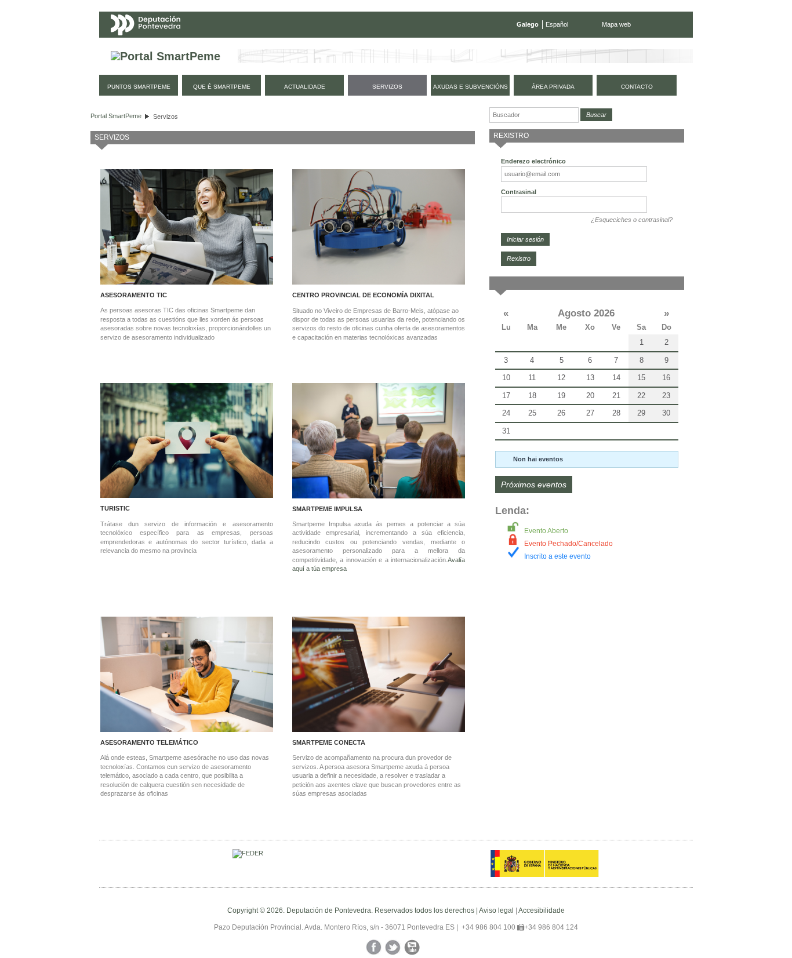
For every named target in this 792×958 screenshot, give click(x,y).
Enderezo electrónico (533, 161)
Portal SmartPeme (115, 115)
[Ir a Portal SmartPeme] (165, 56)
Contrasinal (518, 191)
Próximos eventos (533, 484)
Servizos (165, 116)
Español (557, 24)
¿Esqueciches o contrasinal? (632, 219)
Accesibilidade (541, 910)
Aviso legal (496, 910)
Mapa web (616, 24)
